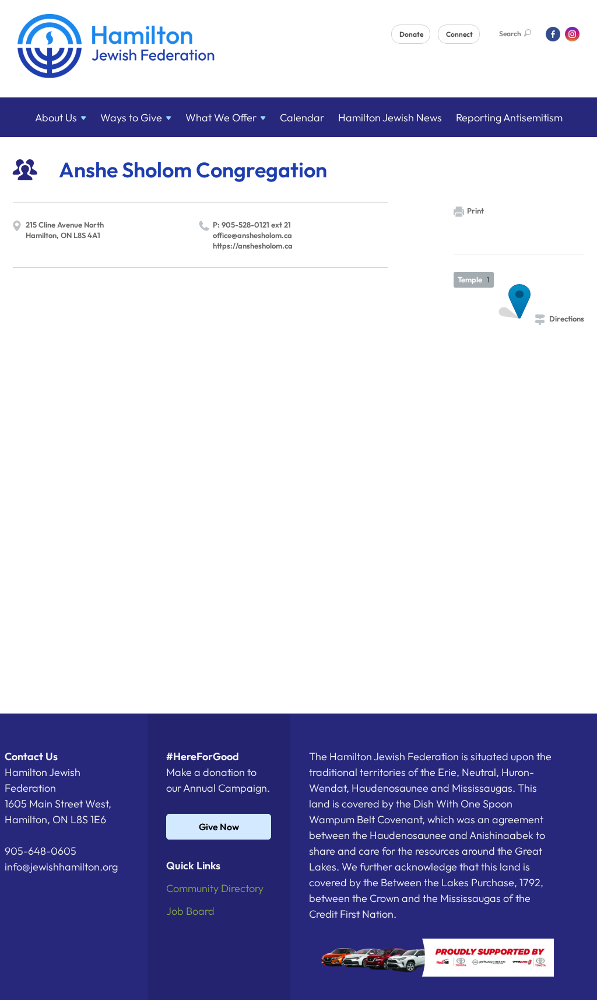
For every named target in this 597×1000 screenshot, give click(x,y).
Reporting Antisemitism (509, 117)
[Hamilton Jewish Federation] (116, 48)
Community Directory (215, 888)
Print (475, 210)
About (56, 117)
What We (221, 117)
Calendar (302, 117)
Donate (411, 34)
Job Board (190, 911)
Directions (566, 318)
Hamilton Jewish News (390, 117)
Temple (474, 279)
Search (510, 33)
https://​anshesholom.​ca (253, 245)
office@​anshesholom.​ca (252, 235)
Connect (459, 34)
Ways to (131, 117)
